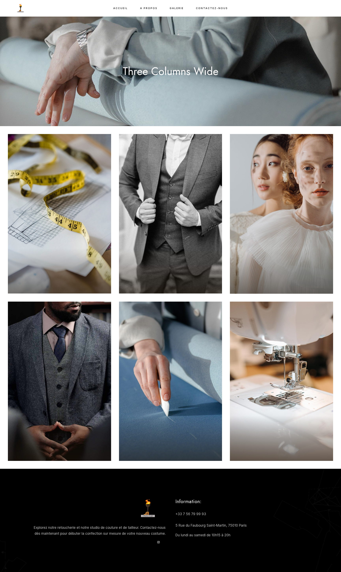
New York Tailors (170, 272)
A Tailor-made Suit (170, 440)
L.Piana (66, 279)
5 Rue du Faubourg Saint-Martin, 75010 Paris (211, 525)
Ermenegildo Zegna (282, 272)
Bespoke (282, 279)
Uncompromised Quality (59, 440)
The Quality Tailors (59, 272)
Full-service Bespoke (281, 440)
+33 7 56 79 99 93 (190, 514)
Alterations (59, 446)
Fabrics (52, 279)
